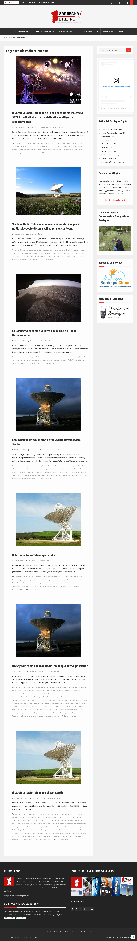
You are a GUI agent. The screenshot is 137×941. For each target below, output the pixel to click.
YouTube (74, 931)
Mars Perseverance (64, 357)
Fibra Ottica (78, 466)
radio (74, 469)
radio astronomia (22, 703)
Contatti (121, 31)
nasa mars (15, 360)
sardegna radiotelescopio (32, 150)
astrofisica (54, 250)
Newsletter (105, 147)
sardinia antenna (80, 472)
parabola (71, 700)
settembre (45, 833)
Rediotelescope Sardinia (20, 583)
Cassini (47, 691)
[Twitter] (116, 3)
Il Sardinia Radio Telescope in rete (33, 555)
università (35, 260)
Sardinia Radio (49, 706)
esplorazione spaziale (71, 250)
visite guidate (47, 716)
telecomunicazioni (25, 260)
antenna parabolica (32, 250)
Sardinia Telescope (52, 256)
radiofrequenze (49, 580)
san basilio (15, 363)
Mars (55, 357)
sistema (55, 710)
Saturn (14, 710)
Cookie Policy (21, 917)
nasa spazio (68, 469)
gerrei (58, 694)
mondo (44, 469)
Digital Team (108, 31)
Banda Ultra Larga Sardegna (111, 133)
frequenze (51, 694)
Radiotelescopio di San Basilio (75, 580)
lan (41, 697)
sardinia (44, 150)
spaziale (14, 713)
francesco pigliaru (18, 580)
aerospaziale (19, 466)
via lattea (40, 716)
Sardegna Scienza (58, 127)
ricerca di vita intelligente (40, 146)
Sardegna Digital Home (21, 31)
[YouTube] (119, 3)
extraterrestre (19, 143)
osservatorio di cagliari (60, 700)
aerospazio (27, 466)
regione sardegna (25, 146)
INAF (26, 143)
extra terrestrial (75, 691)
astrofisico (55, 466)
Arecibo (71, 687)
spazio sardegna (56, 586)
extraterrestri (16, 694)
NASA (85, 357)
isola (71, 694)
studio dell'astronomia (44, 713)
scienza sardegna (40, 586)
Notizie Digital (46, 127)
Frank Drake (44, 694)
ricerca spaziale (54, 146)
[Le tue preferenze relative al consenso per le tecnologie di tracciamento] (133, 937)
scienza (25, 710)
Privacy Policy (10, 917)
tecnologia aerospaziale (20, 478)
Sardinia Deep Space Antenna (21, 475)
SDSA (50, 475)
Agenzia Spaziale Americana (24, 814)
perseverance (24, 360)
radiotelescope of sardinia (65, 143)
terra (28, 716)
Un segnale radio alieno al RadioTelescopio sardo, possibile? (50, 666)
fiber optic (35, 694)
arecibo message (80, 687)
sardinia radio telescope (55, 150)
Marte (81, 357)
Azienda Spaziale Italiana (31, 691)
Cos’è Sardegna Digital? (89, 31)
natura (29, 700)
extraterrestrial (27, 694)
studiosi (55, 713)
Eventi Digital (106, 140)
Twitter (66, 931)
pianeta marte (33, 360)
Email (90, 931)
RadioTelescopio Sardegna (60, 253)
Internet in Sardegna (66, 31)
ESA (63, 691)
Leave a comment (50, 153)
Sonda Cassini (78, 710)
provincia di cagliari (23, 827)
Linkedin (83, 931)
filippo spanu (78, 576)
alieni (54, 687)
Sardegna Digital (21, 937)
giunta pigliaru (28, 580)
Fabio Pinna (33, 127)
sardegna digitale (18, 150)
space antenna (62, 475)
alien (49, 687)
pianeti (77, 700)
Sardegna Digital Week (109, 155)
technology (81, 256)
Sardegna (81, 146)
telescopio (31, 478)
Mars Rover (74, 357)
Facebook (48, 931)
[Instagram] (112, 3)
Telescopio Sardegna (19, 716)
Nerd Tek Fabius (107, 144)
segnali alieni (39, 710)
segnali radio (48, 710)
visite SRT (56, 716)
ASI (43, 466)
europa (67, 691)
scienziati (31, 710)
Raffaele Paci (26, 472)
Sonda (71, 710)
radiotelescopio (46, 253)
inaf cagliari (32, 143)
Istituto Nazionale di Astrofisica (46, 143)
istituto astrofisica (18, 469)
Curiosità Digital (47, 450)
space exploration (73, 475)
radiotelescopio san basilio (58, 360)
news (33, 700)
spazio (28, 153)
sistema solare (64, 710)
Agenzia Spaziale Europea (23, 687)
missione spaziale (72, 697)
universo (33, 716)
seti (24, 153)
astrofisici (48, 466)
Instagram (57, 931)
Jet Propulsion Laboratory (33, 469)
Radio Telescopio (34, 703)
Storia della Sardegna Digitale (112, 162)
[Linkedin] (123, 3)
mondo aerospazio (53, 469)
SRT (42, 363)
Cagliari (60, 250)
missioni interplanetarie (25, 824)
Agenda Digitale (20, 250)
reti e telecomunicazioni (48, 583)
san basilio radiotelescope (68, 146)
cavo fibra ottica (44, 576)
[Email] (127, 3)
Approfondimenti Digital (44, 31)
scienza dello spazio (65, 256)
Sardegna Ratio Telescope (65, 472)
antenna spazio (36, 466)
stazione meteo (31, 713)
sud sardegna (35, 153)
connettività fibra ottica (57, 576)
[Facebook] (108, 3)
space (55, 475)
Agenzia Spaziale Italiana (22, 576)
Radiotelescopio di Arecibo (60, 703)
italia (21, 697)
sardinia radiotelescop (71, 150)
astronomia (18, 691)
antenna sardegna (44, 250)
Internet (40, 580)
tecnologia (15, 260)
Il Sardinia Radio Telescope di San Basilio (37, 792)
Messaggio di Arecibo (59, 697)
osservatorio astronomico (44, 700)
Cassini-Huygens (55, 691)
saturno (19, 710)
